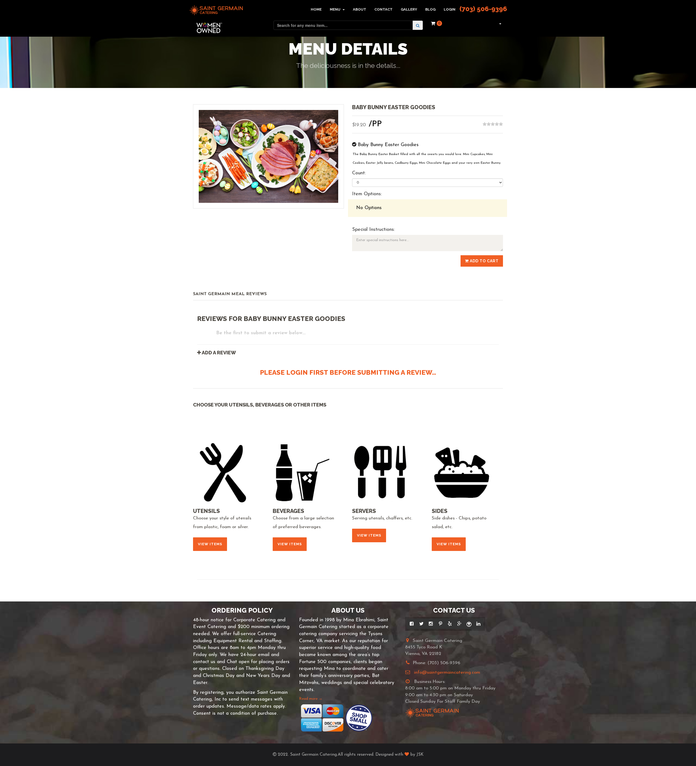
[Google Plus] (459, 624)
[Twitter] (421, 624)
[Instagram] (431, 624)
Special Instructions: (373, 229)
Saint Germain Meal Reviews (230, 294)
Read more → (310, 699)
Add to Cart (484, 261)
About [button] (359, 9)
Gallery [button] (409, 9)
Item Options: (367, 194)
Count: (359, 173)
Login (449, 9)
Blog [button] (430, 9)
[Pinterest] (440, 624)
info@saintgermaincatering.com (447, 672)
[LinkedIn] (478, 624)
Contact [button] (383, 9)
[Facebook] (412, 624)
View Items (210, 544)
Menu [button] (335, 9)
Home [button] (316, 9)
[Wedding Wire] (469, 624)
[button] (499, 23)
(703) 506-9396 (483, 9)
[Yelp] (450, 624)
